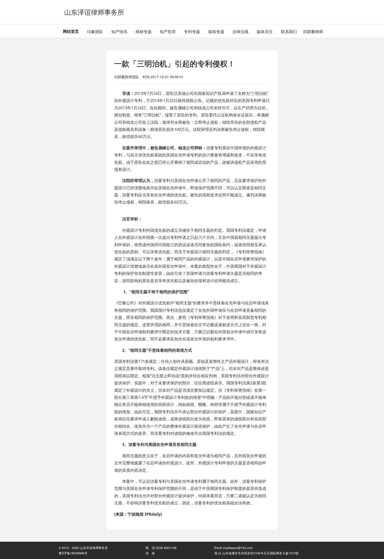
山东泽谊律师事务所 (94, 12)
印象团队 (95, 31)
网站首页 (71, 31)
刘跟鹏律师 (313, 31)
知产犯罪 (168, 31)
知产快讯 (119, 31)
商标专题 (144, 31)
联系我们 (289, 31)
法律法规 (240, 31)
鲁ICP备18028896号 (73, 553)
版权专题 (216, 31)
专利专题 (192, 31)
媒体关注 (265, 31)
